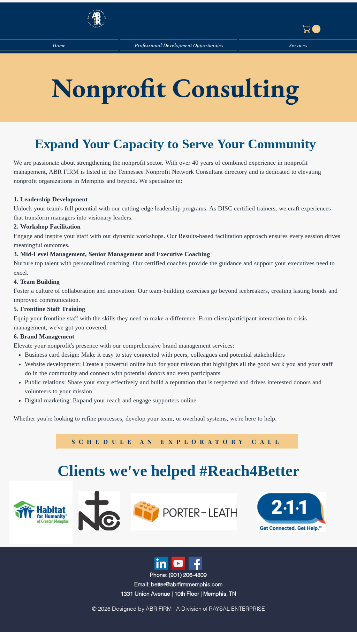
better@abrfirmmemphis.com (186, 584)
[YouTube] (178, 563)
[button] (312, 29)
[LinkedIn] (161, 563)
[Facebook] (195, 563)
